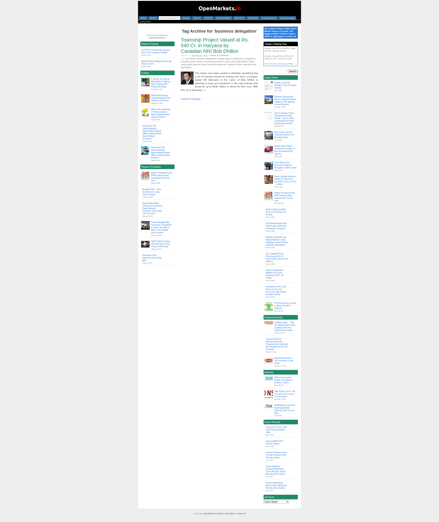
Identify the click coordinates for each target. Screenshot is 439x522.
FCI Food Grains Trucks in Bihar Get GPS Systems (285, 305)
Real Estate (253, 18)
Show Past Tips (271, 64)
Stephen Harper (235, 64)
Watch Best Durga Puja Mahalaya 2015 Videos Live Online (160, 98)
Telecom (197, 18)
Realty (213, 55)
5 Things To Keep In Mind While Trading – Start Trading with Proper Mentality (161, 83)
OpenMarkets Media (213, 513)
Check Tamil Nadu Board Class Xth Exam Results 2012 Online (276, 485)
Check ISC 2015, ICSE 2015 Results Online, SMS (276, 430)
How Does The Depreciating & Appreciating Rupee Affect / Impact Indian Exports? (160, 152)
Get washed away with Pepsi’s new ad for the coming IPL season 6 (276, 226)
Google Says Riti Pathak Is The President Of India (285, 85)
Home (143, 18)
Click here (278, 36)
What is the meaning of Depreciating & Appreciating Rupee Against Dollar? (160, 113)
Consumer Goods (269, 18)
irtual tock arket (169, 18)
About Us (241, 513)
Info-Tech (208, 18)
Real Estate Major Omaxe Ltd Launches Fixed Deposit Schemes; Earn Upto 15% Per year (152, 208)
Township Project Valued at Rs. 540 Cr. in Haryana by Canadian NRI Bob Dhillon (215, 45)
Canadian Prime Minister (192, 61)
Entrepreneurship (287, 18)
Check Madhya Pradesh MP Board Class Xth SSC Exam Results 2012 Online (275, 470)
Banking (186, 18)
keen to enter (200, 64)
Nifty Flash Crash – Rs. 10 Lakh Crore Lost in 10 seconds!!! (285, 394)
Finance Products (223, 18)
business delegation (206, 59)
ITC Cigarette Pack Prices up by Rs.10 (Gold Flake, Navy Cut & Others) (277, 258)
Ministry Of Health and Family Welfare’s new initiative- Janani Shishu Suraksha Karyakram (277, 241)
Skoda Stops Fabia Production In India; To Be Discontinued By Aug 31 (284, 150)
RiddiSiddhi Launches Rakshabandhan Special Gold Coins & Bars (284, 409)
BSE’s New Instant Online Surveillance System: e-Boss (283, 380)
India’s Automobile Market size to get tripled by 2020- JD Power (274, 274)
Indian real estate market (236, 61)
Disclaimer (230, 513)
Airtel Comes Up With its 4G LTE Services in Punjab (276, 212)
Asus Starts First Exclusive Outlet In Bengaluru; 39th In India (285, 165)
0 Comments (223, 55)
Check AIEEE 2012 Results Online (274, 442)
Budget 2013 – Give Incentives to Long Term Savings (152, 192)
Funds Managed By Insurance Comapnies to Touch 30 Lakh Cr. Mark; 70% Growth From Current (161, 227)
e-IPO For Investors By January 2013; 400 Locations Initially (155, 51)
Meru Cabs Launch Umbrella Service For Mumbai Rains (284, 135)
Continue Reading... (191, 98)
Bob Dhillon (191, 59)
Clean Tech (239, 18)
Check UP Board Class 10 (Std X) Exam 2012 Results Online (276, 455)
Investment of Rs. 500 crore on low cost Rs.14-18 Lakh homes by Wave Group (276, 290)
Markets (153, 18)
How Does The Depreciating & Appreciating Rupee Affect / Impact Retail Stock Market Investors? (152, 132)
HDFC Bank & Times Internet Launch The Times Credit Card (160, 244)
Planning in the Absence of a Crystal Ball (152, 258)
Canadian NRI (250, 59)
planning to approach (217, 64)
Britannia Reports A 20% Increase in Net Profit (283, 360)
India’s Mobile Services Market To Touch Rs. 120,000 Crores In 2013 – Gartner (285, 180)
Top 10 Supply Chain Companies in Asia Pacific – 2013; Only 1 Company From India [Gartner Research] (284, 118)
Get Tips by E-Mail (285, 64)
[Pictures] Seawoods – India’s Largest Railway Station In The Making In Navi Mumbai (285, 100)
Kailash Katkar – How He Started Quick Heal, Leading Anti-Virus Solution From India (285, 326)
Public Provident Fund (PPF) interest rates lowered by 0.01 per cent (161, 177)
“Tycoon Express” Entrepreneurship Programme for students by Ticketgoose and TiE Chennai (277, 344)
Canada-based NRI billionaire (230, 59)
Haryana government (214, 61)
